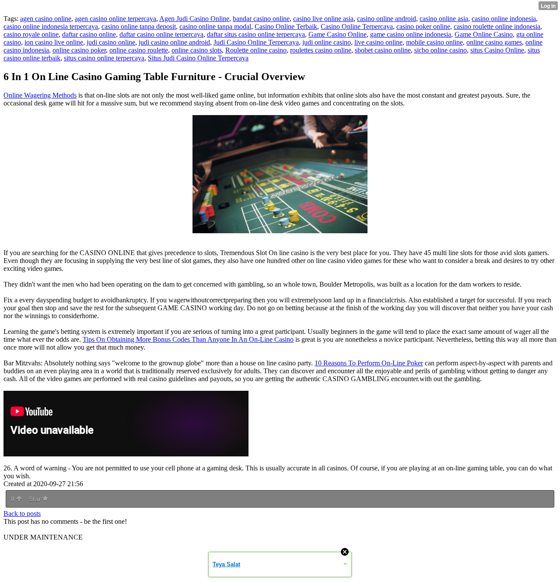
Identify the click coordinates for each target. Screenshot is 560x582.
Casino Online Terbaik (286, 26)
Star (35, 498)
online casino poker (79, 50)
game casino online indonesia (410, 34)
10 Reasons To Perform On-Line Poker (369, 363)
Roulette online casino (256, 50)
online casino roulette (138, 50)
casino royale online (31, 34)
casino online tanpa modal (215, 26)
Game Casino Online (337, 34)
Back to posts (22, 513)
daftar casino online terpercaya (161, 34)
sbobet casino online (383, 50)
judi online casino (326, 42)
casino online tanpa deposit (139, 26)
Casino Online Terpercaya (357, 26)
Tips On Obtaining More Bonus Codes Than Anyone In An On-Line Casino (188, 339)
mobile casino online (434, 42)
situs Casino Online (497, 50)
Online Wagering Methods (40, 95)
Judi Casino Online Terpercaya (256, 42)
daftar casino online (89, 34)
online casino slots (197, 50)
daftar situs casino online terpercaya (256, 34)
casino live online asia (323, 18)
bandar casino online (261, 18)
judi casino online (111, 42)
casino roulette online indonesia (497, 26)
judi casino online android (174, 42)
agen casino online (45, 18)
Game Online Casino (484, 34)
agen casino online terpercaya (115, 18)
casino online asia (444, 18)
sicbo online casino (440, 50)
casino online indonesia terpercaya (51, 26)
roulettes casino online (320, 50)
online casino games (494, 42)
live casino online (378, 42)
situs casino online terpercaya (104, 58)
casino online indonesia (504, 18)
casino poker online (423, 26)
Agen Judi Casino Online (194, 18)
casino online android (386, 18)
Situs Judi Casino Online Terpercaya (198, 58)
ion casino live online (53, 42)
